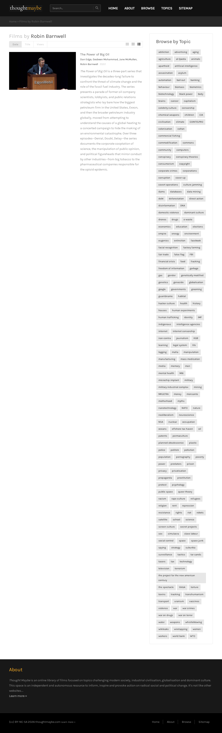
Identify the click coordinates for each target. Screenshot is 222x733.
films (63, 680)
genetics (163, 282)
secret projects (188, 526)
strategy (175, 547)
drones (162, 219)
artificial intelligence (186, 66)
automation (164, 80)
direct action (196, 198)
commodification (167, 142)
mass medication (190, 359)
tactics (181, 554)
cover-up (181, 177)
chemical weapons (168, 115)
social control (165, 540)
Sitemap (186, 8)
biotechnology (166, 94)
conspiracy (164, 156)
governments (178, 289)
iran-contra (164, 338)
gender (172, 275)
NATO (185, 408)
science (190, 519)
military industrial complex (173, 387)
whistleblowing (193, 622)
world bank (179, 636)
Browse (148, 8)
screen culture (166, 526)
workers (162, 636)
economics (164, 226)
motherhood (165, 401)
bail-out (181, 80)
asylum (182, 73)
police (161, 450)
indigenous (164, 324)
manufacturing (166, 359)
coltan (181, 128)
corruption (164, 177)
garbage (194, 268)
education (181, 226)
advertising (181, 52)
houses (162, 310)
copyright (184, 163)
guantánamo (165, 296)
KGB (196, 338)
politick (175, 450)
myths (181, 401)
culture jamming (192, 184)
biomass (179, 87)
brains (161, 101)
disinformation (166, 205)
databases (176, 191)
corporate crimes (167, 170)
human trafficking (168, 317)
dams (161, 191)
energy (175, 233)
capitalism (190, 101)
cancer (174, 101)
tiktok (182, 587)
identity (188, 317)
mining (198, 387)
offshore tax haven (182, 428)
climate (180, 121)
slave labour (191, 533)
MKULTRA (163, 394)
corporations (190, 170)
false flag (179, 254)
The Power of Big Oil (94, 54)
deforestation (176, 198)
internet (162, 331)
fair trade (163, 254)
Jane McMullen (128, 59)
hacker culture (166, 303)
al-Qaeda (181, 59)
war (175, 608)
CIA (201, 115)
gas (160, 275)
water (161, 622)
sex (160, 533)
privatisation (179, 470)
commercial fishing (169, 135)
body (200, 94)
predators (176, 464)
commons (188, 142)
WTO (192, 636)
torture (194, 587)
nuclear (172, 422)
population (164, 457)
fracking (195, 261)
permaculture (180, 435)
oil (199, 428)
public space (165, 491)
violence (163, 608)
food (182, 261)
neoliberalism (165, 415)
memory (175, 366)
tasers (161, 561)
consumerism (166, 163)
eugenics (163, 240)
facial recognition (168, 247)
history (196, 303)
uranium (179, 601)
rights (179, 512)
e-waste (188, 219)
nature (196, 408)
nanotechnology (167, 408)
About (129, 8)
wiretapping (180, 629)
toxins (161, 594)
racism (162, 498)
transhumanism (194, 594)
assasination (165, 73)
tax (172, 561)
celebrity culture (167, 108)
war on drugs (165, 615)
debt (160, 198)
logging (162, 352)
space (182, 540)
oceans (162, 428)
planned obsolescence (171, 442)
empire (162, 233)
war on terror (185, 615)
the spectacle (166, 587)
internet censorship (184, 331)
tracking (175, 594)
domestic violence (168, 212)
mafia (175, 352)
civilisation (164, 121)
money (177, 394)
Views (40, 44)
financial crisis (166, 261)
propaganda (165, 477)
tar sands (196, 554)
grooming (196, 289)
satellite (162, 519)
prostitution (184, 477)
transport (163, 601)
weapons (175, 622)
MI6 (181, 373)
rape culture (178, 498)
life (194, 345)
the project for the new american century (176, 578)
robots (200, 512)
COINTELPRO (196, 121)
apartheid (163, 66)
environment (191, 233)
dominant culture (194, 212)
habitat (182, 296)
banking (195, 80)
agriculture (164, 59)
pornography (183, 457)
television (163, 568)
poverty (200, 457)
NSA (160, 422)
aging (196, 52)
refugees (195, 498)
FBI (191, 254)
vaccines (194, 601)
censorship (188, 108)
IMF (200, 317)
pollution (189, 450)
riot (189, 512)
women (197, 629)
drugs (175, 219)
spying (162, 547)
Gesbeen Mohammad (105, 59)
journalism (182, 338)
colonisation (165, 128)
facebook (196, 240)
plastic (193, 442)
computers (182, 150)
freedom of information (171, 268)
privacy (162, 470)
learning (163, 345)
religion (162, 505)
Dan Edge (85, 59)
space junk (197, 540)
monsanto (192, 394)
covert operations (168, 184)
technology (186, 561)
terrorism (180, 568)
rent (174, 505)
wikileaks (163, 629)
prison (190, 464)
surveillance (165, 554)
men (187, 366)
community (164, 150)
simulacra (173, 533)
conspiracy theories (187, 156)
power (161, 464)
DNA (182, 205)
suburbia (190, 547)
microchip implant (168, 380)
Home (13, 21)
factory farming (191, 247)
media (161, 366)
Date (15, 44)
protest (162, 484)
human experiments (183, 310)
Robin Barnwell (89, 64)
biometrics (195, 87)
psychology (178, 484)
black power (186, 94)
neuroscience (186, 415)
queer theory (185, 491)
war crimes (189, 608)
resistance (164, 512)
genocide (178, 282)
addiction (163, 52)
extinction (179, 240)
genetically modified (192, 275)
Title (27, 44)
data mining (194, 191)
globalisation (196, 282)
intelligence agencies (188, 324)
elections (198, 226)
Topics (166, 8)
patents (162, 435)
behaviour (164, 87)
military (188, 380)
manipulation (191, 352)
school (176, 519)
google (162, 289)
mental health (166, 373)
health (183, 303)
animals (195, 59)
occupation (188, 422)
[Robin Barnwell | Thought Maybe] (25, 8)
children (189, 115)
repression (188, 505)
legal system (180, 345)
